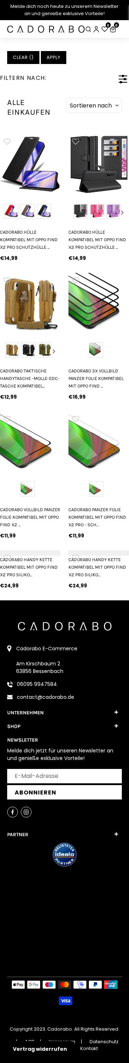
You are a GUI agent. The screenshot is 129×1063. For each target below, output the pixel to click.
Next (122, 212)
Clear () (23, 57)
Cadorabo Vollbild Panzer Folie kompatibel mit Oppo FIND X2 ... (30, 517)
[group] (30, 164)
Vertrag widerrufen (40, 1049)
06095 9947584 (37, 684)
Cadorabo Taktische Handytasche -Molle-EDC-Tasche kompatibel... (29, 378)
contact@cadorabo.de (45, 697)
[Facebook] (12, 812)
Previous (74, 212)
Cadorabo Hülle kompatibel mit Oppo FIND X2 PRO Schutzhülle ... (29, 239)
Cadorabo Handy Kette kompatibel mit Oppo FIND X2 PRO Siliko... (29, 567)
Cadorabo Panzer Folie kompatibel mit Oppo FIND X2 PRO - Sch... (97, 517)
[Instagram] (26, 812)
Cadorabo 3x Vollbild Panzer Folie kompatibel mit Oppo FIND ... (96, 378)
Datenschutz (104, 1041)
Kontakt (89, 1048)
